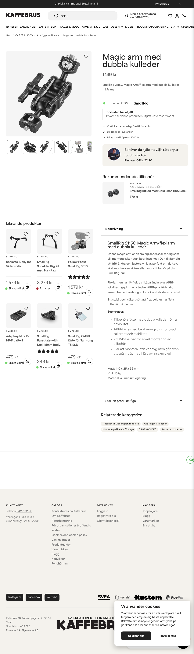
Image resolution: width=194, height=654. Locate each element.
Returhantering (62, 521)
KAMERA (87, 27)
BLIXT (54, 27)
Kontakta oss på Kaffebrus (69, 511)
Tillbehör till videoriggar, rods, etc (120, 424)
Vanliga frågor (61, 540)
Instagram (14, 597)
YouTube (52, 597)
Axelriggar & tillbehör (48, 36)
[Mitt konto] (177, 16)
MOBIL (129, 27)
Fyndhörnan (60, 563)
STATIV (175, 27)
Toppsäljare (150, 511)
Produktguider (61, 544)
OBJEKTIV (117, 27)
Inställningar (168, 635)
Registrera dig (106, 516)
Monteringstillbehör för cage (118, 430)
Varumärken (60, 549)
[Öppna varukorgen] (184, 16)
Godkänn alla (136, 635)
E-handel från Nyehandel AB (22, 630)
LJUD (97, 27)
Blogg (55, 554)
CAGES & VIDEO (69, 27)
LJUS (106, 27)
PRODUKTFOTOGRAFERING (152, 27)
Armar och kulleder (172, 430)
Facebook (34, 597)
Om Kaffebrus (61, 516)
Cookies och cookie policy (69, 535)
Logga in (102, 511)
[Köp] (27, 287)
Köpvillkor (58, 559)
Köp (191, 460)
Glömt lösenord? (108, 521)
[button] (86, 56)
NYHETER (11, 27)
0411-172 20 (142, 17)
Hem (8, 36)
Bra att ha (149, 525)
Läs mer (110, 89)
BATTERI (44, 27)
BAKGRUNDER (28, 27)
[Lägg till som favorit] (170, 16)
